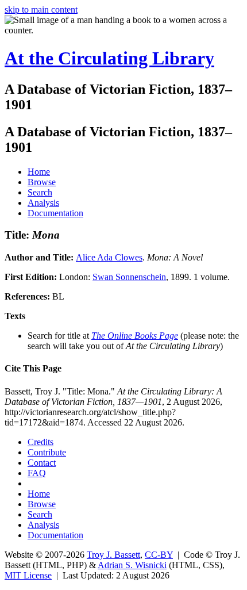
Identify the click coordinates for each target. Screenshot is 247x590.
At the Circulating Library (109, 58)
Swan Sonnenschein (129, 277)
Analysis (43, 203)
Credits (40, 442)
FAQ (37, 473)
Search (40, 192)
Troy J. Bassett (113, 555)
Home (39, 172)
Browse (42, 182)
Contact (42, 463)
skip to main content (41, 9)
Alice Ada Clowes (109, 257)
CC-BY (159, 555)
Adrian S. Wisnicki (132, 565)
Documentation (55, 213)
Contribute (47, 452)
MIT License (28, 575)
